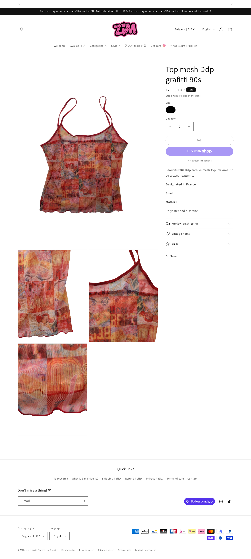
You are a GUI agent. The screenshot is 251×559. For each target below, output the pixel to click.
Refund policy (68, 549)
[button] (22, 29)
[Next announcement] (232, 3)
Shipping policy (106, 549)
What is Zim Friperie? (85, 478)
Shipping (171, 95)
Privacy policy (86, 549)
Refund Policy (134, 478)
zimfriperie (31, 550)
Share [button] (173, 256)
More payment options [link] (199, 160)
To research (61, 478)
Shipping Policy (111, 478)
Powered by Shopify (47, 550)
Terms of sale (175, 478)
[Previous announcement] (19, 3)
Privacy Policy (154, 478)
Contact (192, 478)
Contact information (145, 549)
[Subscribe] (83, 501)
